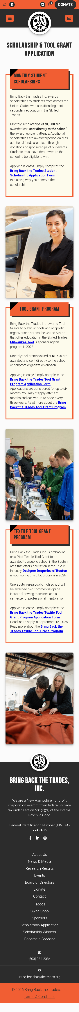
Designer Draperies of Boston (45, 571)
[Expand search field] (4, 4)
